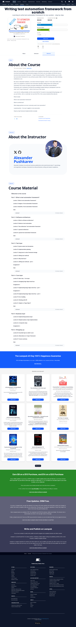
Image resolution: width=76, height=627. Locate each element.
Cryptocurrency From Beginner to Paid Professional (13, 448)
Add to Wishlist (46, 41)
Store (14, 1)
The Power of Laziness (63, 418)
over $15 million (35, 488)
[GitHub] (19, 152)
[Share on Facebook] (17, 119)
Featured (4, 4)
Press (31, 606)
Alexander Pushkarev (20, 36)
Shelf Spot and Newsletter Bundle (17, 590)
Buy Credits (51, 571)
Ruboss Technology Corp (44, 618)
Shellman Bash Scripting (62, 445)
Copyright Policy (52, 592)
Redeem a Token (14, 579)
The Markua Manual (34, 587)
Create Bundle (33, 572)
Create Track (32, 575)
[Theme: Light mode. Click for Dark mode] (65, 1)
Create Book (32, 571)
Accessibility (32, 597)
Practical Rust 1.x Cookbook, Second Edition (63, 387)
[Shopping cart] (69, 1)
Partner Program (33, 594)
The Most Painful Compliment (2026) (56, 579)
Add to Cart (45, 38)
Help (73, 4)
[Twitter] (15, 152)
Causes (31, 595)
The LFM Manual (33, 586)
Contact (31, 605)
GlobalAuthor (14, 586)
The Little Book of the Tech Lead (38, 388)
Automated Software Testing (44, 120)
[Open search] (62, 1)
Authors (19, 1)
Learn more (29, 68)
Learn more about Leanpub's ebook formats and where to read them (38, 520)
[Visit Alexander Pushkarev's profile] (53, 148)
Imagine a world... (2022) (54, 583)
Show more (38, 465)
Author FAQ (32, 580)
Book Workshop (14, 598)
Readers (25, 1)
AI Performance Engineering (13, 417)
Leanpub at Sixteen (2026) (54, 580)
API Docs (32, 589)
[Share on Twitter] (14, 119)
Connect (50, 1)
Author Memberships (34, 569)
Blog (31, 603)
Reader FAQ (51, 572)
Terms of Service (52, 591)
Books (12, 4)
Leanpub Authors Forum (35, 583)
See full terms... (38, 363)
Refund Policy (52, 595)
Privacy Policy (52, 594)
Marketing (44, 1)
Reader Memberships (53, 569)
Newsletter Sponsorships (16, 589)
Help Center (51, 573)
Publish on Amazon (15, 591)
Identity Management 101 (38, 447)
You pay (38, 32)
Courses (22, 4)
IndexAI (12, 587)
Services (38, 1)
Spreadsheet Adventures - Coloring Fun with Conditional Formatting (38, 417)
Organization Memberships (16, 605)
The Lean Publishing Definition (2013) (56, 584)
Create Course (33, 573)
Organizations (31, 1)
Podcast (63, 4)
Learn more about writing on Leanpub (38, 492)
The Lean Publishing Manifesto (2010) (56, 586)
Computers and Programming (44, 118)
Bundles (16, 4)
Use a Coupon (14, 578)
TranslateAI (13, 593)
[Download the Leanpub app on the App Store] (38, 623)
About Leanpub (33, 602)
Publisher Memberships (16, 606)
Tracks (27, 4)
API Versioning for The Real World (13, 387)
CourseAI (13, 584)
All (8, 4)
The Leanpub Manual (34, 584)
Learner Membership (56, 43)
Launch (68, 4)
